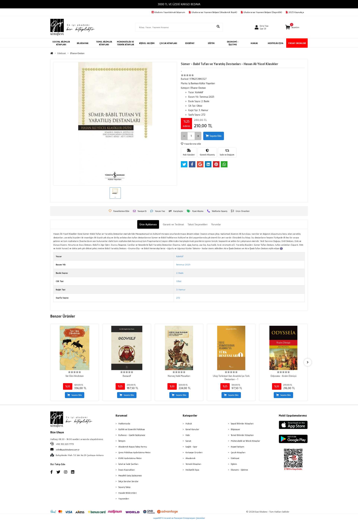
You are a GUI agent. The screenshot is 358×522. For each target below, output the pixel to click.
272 (178, 297)
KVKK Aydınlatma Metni (130, 458)
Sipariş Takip (124, 487)
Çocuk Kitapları (238, 452)
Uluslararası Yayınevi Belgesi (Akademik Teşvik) (214, 12)
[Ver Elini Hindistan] (74, 348)
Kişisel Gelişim (237, 446)
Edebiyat (235, 458)
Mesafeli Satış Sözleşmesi (130, 475)
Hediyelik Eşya (192, 469)
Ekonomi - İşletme (239, 469)
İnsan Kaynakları (126, 469)
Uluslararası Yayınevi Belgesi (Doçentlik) (263, 12)
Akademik (190, 458)
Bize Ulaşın (57, 432)
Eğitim (234, 464)
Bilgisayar (235, 429)
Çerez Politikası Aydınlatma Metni (134, 452)
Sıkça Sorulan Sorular (128, 481)
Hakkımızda (124, 423)
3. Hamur (181, 289)
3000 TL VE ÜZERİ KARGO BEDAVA (179, 4)
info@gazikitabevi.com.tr (68, 449)
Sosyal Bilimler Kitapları (242, 423)
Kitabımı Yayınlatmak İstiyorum (169, 12)
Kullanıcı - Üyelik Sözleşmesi (131, 435)
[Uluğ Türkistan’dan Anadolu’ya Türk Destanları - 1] (231, 348)
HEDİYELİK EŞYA (275, 43)
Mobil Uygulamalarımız (293, 415)
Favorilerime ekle (192, 143)
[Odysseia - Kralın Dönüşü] (283, 348)
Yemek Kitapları (193, 464)
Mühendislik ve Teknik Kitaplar (245, 440)
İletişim (121, 440)
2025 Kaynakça (296, 12)
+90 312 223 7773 (64, 444)
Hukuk (189, 423)
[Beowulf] (127, 348)
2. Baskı (179, 273)
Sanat (188, 440)
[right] (307, 362)
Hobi (188, 435)
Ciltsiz (178, 281)
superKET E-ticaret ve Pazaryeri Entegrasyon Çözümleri (179, 518)
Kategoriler (190, 415)
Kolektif (179, 256)
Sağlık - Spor (191, 446)
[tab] (148, 224)
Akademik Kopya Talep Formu (132, 446)
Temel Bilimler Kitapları (242, 435)
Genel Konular (192, 429)
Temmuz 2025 (183, 264)
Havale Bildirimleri (127, 492)
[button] (292, 27)
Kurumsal (121, 415)
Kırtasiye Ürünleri (194, 452)
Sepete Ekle (216, 135)
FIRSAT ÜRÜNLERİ (297, 43)
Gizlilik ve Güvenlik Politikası (131, 429)
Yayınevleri (123, 498)
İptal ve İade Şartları (128, 464)
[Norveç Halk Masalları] (179, 348)
